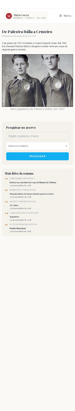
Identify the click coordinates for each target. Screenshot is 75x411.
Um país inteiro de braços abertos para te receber (32, 193)
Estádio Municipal (23, 227)
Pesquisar (37, 156)
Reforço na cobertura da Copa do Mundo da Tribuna (33, 182)
